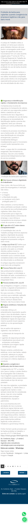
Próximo (22, 472)
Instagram (18, 453)
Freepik (10, 455)
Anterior (6, 472)
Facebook (9, 453)
